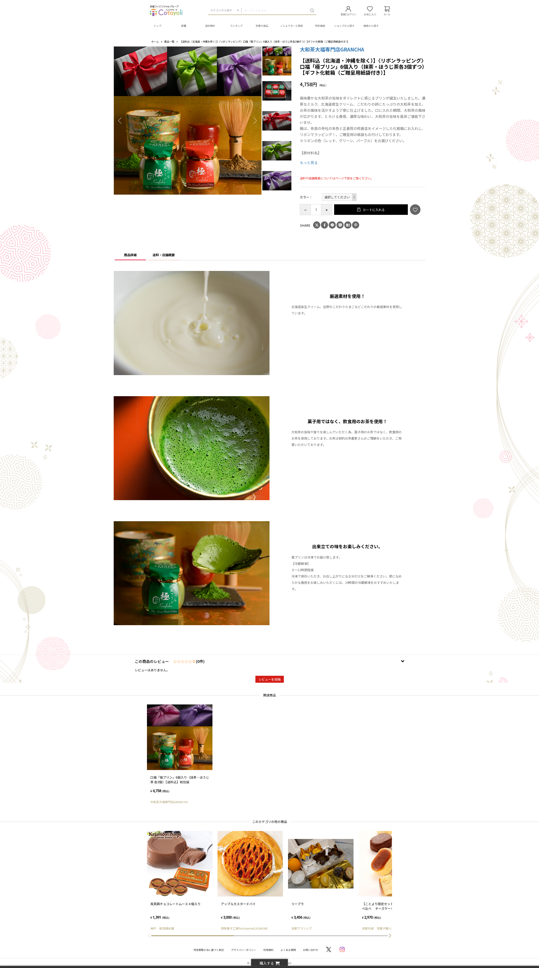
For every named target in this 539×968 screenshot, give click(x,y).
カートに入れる (373, 209)
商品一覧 (169, 41)
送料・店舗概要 (164, 255)
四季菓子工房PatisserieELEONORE (244, 928)
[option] (188, 120)
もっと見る (309, 162)
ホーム (155, 41)
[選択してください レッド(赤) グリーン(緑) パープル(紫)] (339, 197)
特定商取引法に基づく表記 (208, 950)
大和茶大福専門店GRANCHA (332, 49)
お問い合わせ (310, 950)
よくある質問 (288, 950)
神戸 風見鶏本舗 (162, 928)
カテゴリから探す (221, 10)
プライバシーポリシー (243, 950)
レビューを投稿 (270, 679)
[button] (390, 936)
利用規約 (268, 950)
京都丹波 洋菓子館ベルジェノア (384, 928)
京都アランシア (301, 928)
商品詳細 (130, 255)
